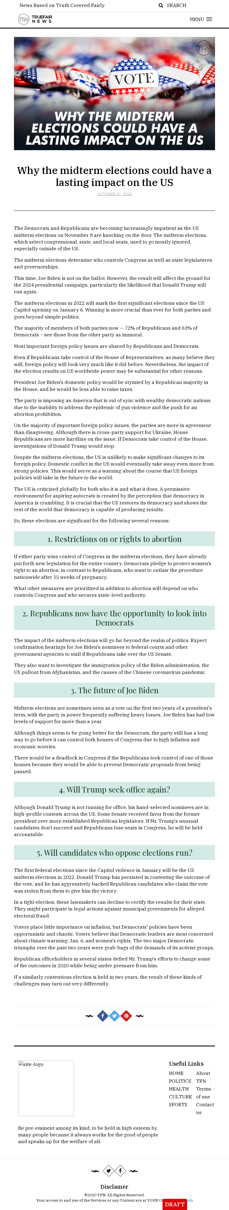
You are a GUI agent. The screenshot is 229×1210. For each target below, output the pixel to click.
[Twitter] (109, 1171)
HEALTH (179, 1089)
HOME (176, 1073)
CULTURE (180, 1096)
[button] (201, 19)
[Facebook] (120, 1171)
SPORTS (178, 1104)
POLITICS (180, 1081)
